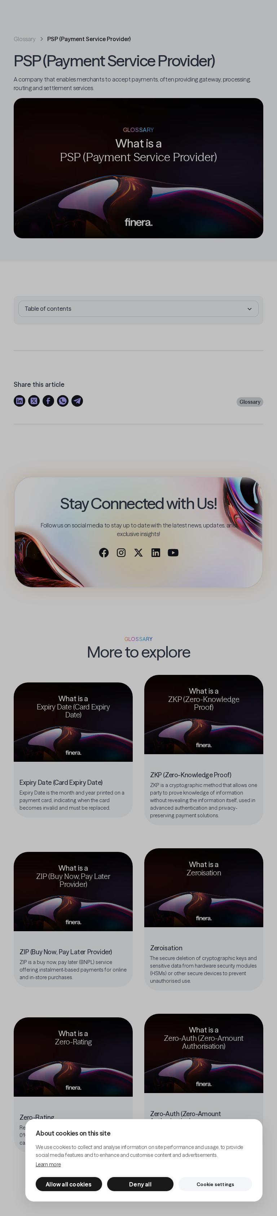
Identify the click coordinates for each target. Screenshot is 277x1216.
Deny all (140, 1184)
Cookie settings (215, 1184)
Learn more (48, 1164)
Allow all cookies (69, 1184)
